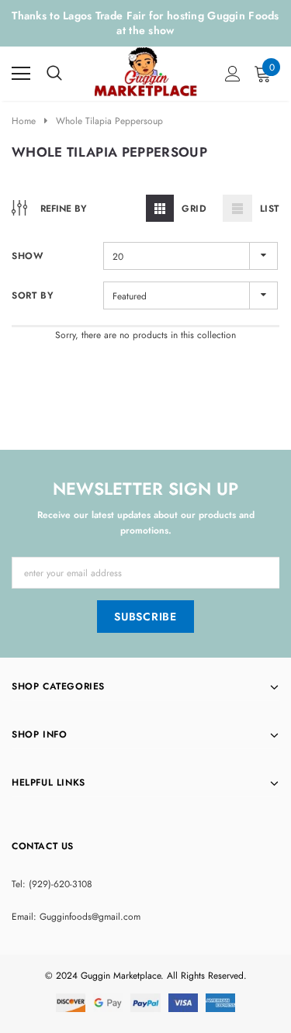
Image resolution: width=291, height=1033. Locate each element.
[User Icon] (233, 73)
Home (24, 121)
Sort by (33, 295)
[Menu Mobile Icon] (21, 73)
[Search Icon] (54, 73)
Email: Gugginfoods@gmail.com (76, 917)
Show (27, 256)
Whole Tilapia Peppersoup (109, 121)
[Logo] (146, 69)
